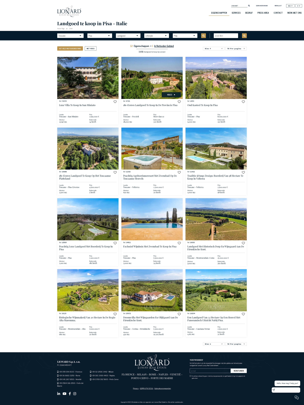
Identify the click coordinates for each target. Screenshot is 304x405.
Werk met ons (294, 12)
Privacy (136, 388)
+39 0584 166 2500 (67, 383)
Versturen (239, 370)
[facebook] (70, 393)
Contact (278, 12)
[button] (115, 101)
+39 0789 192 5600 (100, 379)
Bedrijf (249, 12)
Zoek (70, 28)
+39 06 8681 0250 (66, 375)
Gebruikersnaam (262, 5)
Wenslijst (278, 5)
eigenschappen (219, 12)
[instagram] (74, 393)
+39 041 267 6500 (66, 379)
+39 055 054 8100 (66, 371)
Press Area (263, 12)
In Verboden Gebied (164, 46)
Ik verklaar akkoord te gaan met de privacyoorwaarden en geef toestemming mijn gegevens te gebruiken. (218, 377)
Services (236, 12)
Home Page (61, 28)
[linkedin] (58, 393)
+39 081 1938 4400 (100, 375)
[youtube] (64, 393)
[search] (249, 5)
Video (169, 94)
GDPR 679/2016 (146, 388)
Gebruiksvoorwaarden (162, 388)
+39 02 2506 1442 (99, 371)
